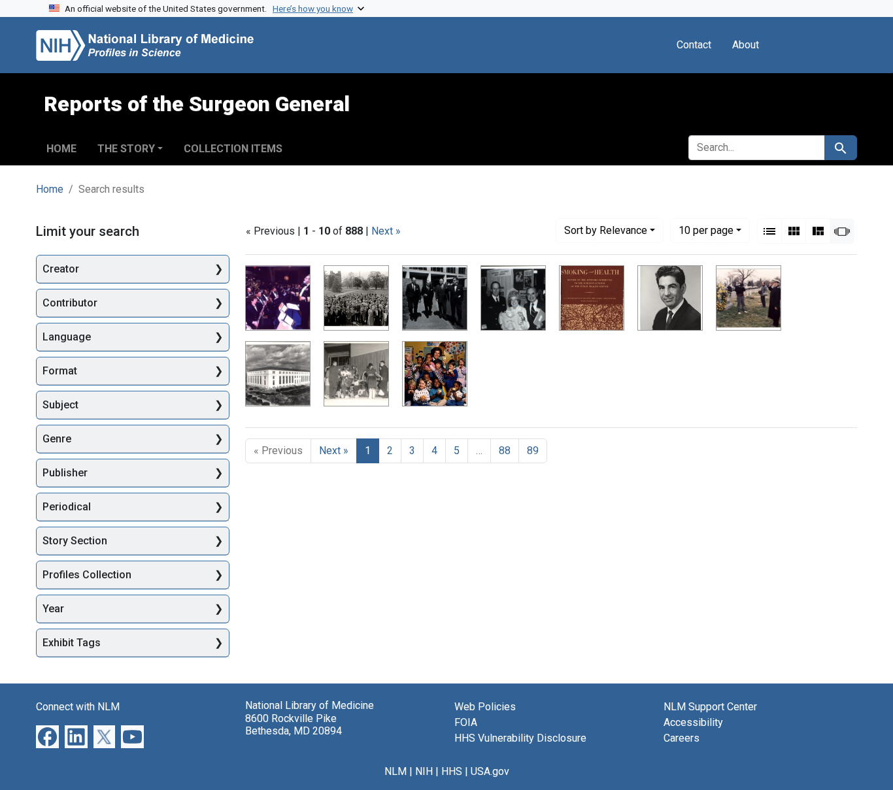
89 (533, 450)
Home (61, 148)
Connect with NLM (78, 706)
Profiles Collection (86, 574)
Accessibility (693, 722)
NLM (395, 771)
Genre (56, 439)
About (745, 45)
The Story (126, 148)
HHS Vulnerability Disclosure (520, 738)
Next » (386, 231)
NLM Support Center (710, 706)
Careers (681, 738)
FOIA (465, 722)
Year (53, 608)
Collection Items (233, 148)
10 (706, 230)
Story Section (74, 541)
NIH (424, 771)
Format (59, 371)
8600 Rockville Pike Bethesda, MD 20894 (293, 724)
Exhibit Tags (71, 642)
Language (66, 337)
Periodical (66, 507)
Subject (60, 405)
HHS (451, 771)
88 (505, 450)
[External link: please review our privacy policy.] (47, 736)
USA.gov (490, 771)
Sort (605, 230)
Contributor (69, 303)
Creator (60, 269)
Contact (694, 45)
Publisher (65, 473)
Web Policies (485, 706)
